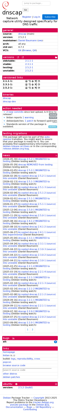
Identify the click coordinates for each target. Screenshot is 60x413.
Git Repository (43, 407)
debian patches (11, 377)
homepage (9, 352)
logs (13, 358)
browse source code (14, 365)
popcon (7, 362)
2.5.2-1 (29, 67)
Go (25, 10)
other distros (10, 373)
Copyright (38, 397)
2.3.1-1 (29, 64)
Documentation (14, 407)
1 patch (29, 121)
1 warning (28, 117)
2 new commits (14, 112)
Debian (7, 397)
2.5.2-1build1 (25, 387)
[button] (4, 112)
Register (26, 16)
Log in (36, 16)
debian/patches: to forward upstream (31, 121)
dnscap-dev (9, 101)
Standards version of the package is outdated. (29, 125)
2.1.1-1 (29, 60)
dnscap (22, 34)
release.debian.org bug (16, 148)
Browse (27, 50)
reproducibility (25, 358)
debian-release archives (16, 146)
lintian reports (31, 117)
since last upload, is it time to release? (30, 113)
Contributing (30, 409)
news (6, 155)
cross (37, 358)
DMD (40, 41)
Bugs (29, 407)
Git (19, 50)
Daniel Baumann (27, 40)
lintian (6, 355)
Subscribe (50, 17)
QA (34, 50)
